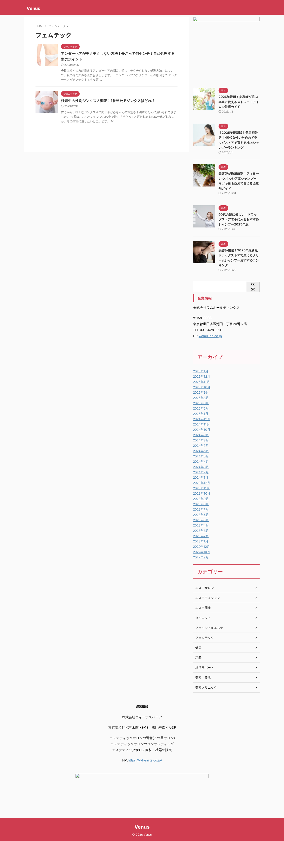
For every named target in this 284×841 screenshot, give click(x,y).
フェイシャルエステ (209, 627)
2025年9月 (201, 392)
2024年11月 (201, 424)
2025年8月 (201, 398)
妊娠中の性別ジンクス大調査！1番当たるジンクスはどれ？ (108, 100)
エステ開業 (203, 608)
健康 (198, 647)
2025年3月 (201, 403)
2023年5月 (201, 520)
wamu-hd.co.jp (210, 336)
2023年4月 (201, 525)
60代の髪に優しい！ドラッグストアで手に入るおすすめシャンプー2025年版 (239, 219)
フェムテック (204, 637)
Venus (33, 8)
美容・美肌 (203, 677)
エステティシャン (207, 598)
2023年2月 (201, 536)
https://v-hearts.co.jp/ (145, 760)
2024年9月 (201, 435)
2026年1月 (200, 371)
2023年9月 (201, 499)
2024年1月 (200, 477)
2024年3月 (201, 467)
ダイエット (203, 618)
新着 (198, 657)
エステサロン (204, 588)
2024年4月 (201, 461)
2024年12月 (201, 419)
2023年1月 (200, 541)
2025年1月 (200, 414)
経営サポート (204, 667)
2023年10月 (201, 493)
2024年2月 (201, 472)
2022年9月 (201, 557)
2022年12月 (201, 546)
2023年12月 (201, 483)
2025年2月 (201, 408)
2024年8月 (201, 440)
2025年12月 (201, 376)
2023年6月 (201, 515)
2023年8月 (201, 504)
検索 (253, 286)
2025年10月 (201, 387)
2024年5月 (201, 456)
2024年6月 (201, 451)
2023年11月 (201, 488)
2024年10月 (201, 429)
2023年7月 (201, 509)
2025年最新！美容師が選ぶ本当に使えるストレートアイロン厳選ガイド (239, 102)
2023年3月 (201, 530)
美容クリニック (206, 687)
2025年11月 (201, 382)
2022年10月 (201, 552)
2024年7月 (201, 445)
